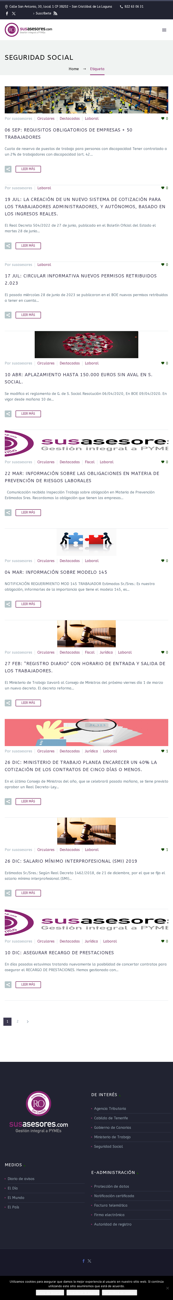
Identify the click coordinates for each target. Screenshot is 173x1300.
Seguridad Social (108, 1146)
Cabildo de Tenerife (111, 1118)
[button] (8, 169)
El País (13, 1207)
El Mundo (16, 1198)
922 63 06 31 (134, 7)
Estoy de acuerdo (50, 1292)
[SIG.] (28, 1022)
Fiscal (90, 462)
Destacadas (70, 118)
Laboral (92, 118)
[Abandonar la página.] (167, 1288)
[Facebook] (7, 13)
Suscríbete (44, 13)
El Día (13, 1188)
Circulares (46, 118)
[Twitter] (13, 13)
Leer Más (28, 169)
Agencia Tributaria (110, 1108)
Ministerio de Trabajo (112, 1137)
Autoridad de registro (113, 1224)
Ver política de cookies (119, 1292)
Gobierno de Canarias (112, 1127)
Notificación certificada (114, 1196)
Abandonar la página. (83, 1292)
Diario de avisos (21, 1179)
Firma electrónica (109, 1215)
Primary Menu (164, 30)
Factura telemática (110, 1205)
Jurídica (106, 652)
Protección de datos (111, 1186)
